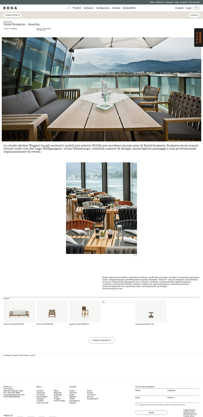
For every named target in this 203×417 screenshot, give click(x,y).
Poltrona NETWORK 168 (45, 324)
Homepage (7, 355)
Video (176, 2)
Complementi (92, 399)
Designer (40, 399)
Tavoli (89, 391)
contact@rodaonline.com (14, 395)
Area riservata (42, 403)
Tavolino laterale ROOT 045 (144, 324)
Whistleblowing (190, 414)
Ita (196, 8)
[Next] (151, 214)
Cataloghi (169, 2)
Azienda (116, 8)
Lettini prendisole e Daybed (74, 401)
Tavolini (90, 393)
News (152, 2)
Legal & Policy (189, 410)
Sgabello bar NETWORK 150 (79, 324)
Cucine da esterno (91, 396)
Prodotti (77, 8)
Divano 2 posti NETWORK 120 (14, 324)
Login (189, 8)
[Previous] (52, 214)
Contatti (179, 8)
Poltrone (73, 393)
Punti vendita (193, 2)
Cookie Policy (189, 412)
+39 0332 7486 (13, 393)
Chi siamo (41, 395)
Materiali (160, 2)
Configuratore (103, 8)
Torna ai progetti (12, 15)
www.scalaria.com (112, 288)
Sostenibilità (129, 8)
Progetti (183, 2)
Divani (72, 391)
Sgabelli (72, 397)
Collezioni (88, 8)
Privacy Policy (181, 405)
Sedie (71, 395)
